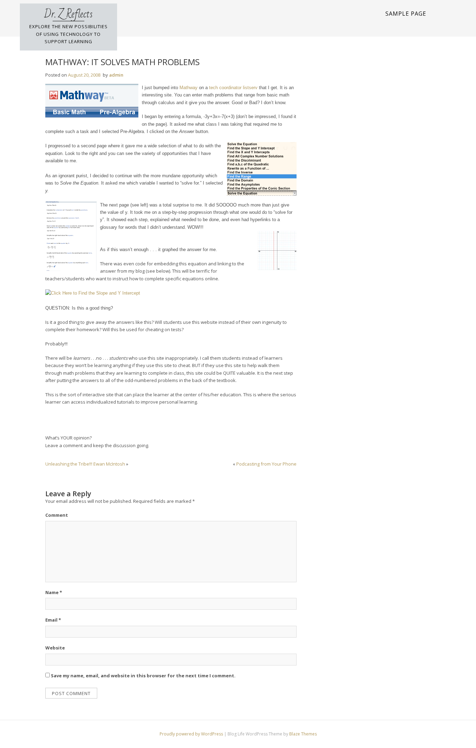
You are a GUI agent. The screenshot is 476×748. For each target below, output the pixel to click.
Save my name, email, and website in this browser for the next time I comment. (143, 675)
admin (116, 75)
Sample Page (405, 13)
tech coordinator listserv (233, 87)
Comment (56, 515)
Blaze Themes (303, 734)
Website (55, 648)
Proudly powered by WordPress (192, 734)
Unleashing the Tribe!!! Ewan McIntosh (85, 464)
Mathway (188, 87)
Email (53, 620)
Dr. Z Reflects (68, 14)
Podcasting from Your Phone (266, 464)
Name (53, 592)
